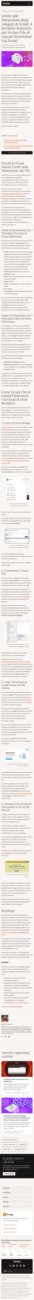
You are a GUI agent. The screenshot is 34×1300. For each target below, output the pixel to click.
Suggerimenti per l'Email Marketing (12, 11)
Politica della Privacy (12, 1246)
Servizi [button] (5, 1197)
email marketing (9, 199)
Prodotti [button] (6, 1188)
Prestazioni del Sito (9, 1140)
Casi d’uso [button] (6, 1193)
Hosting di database (9, 1228)
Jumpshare (5, 743)
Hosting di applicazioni (10, 1225)
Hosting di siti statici (9, 1232)
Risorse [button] (5, 1202)
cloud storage (7, 427)
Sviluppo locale (19, 1149)
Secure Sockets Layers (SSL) (22, 793)
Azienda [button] (6, 1206)
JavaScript (6, 1149)
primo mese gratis (15, 1006)
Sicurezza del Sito (9, 1144)
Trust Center (3, 1246)
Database (22, 1144)
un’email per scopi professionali (12, 194)
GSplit (8, 853)
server (29, 702)
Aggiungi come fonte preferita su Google (14, 47)
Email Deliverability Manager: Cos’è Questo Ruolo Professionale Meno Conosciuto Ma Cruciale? (17, 1118)
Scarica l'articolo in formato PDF (17, 153)
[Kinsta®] (6, 3)
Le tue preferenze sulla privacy (24, 1246)
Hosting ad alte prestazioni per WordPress (16, 1080)
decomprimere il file (23, 597)
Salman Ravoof (5, 45)
